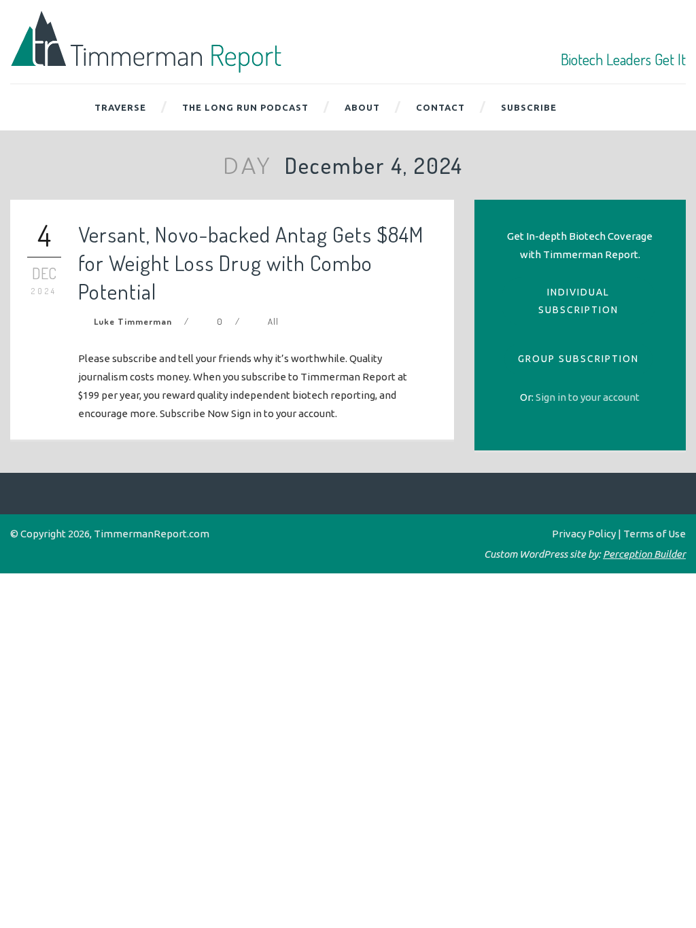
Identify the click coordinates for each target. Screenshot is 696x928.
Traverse (120, 107)
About (362, 107)
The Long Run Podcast (245, 107)
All (273, 321)
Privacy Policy (584, 533)
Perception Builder (644, 554)
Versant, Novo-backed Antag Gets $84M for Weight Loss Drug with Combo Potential (251, 262)
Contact (440, 107)
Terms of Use (654, 533)
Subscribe (529, 107)
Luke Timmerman (133, 321)
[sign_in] (588, 397)
